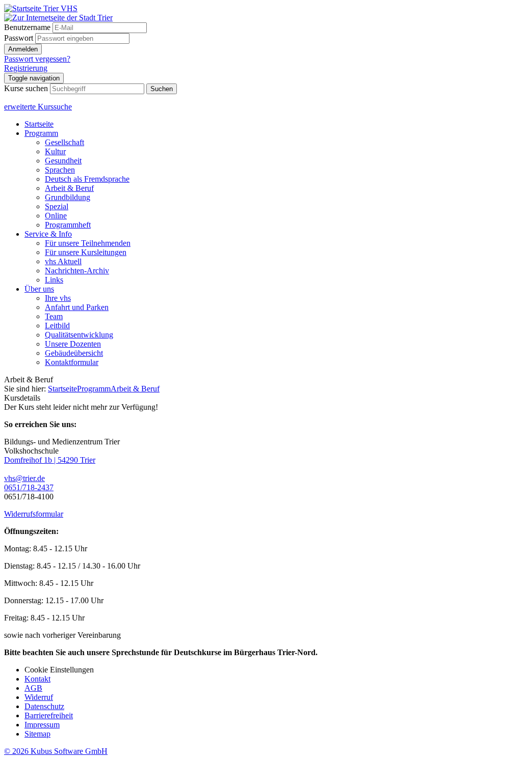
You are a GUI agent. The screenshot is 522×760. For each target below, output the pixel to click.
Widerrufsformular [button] (33, 514)
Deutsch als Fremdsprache (87, 179)
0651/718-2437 (29, 487)
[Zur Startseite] (40, 8)
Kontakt (37, 678)
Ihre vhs (58, 298)
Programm (41, 133)
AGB (33, 688)
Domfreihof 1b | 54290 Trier (49, 460)
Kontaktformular (71, 362)
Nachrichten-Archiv (77, 270)
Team (54, 316)
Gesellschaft (64, 142)
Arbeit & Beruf (69, 188)
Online (56, 215)
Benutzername (27, 27)
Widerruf (38, 697)
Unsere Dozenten (73, 344)
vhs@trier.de (24, 478)
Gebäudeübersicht (74, 353)
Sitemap (37, 733)
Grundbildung (67, 197)
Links (54, 279)
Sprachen (60, 169)
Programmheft (68, 224)
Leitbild (57, 325)
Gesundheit (63, 160)
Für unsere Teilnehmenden (87, 243)
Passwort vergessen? (37, 58)
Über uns (39, 289)
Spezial (56, 206)
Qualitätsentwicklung (79, 334)
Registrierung (25, 68)
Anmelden (23, 49)
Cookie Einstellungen (59, 669)
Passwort (18, 38)
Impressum (42, 724)
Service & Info (48, 234)
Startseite (39, 124)
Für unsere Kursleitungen (85, 252)
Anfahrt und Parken (77, 307)
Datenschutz (44, 706)
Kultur (55, 151)
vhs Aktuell (63, 261)
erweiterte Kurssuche (38, 106)
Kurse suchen (26, 88)
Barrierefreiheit (48, 715)
